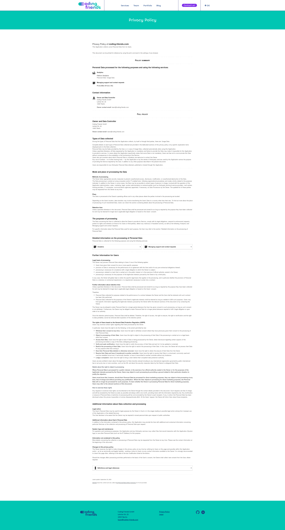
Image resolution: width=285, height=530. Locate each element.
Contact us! (189, 5)
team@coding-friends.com (128, 520)
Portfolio (147, 5)
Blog (158, 5)
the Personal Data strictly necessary (126, 482)
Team (136, 5)
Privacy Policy (164, 512)
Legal (161, 514)
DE (208, 5)
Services (125, 5)
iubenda (94, 482)
